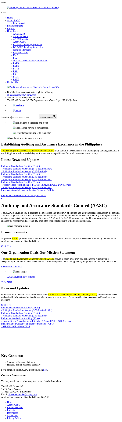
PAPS (16, 66)
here (45, 369)
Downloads (12, 31)
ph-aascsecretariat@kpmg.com (21, 95)
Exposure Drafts (20, 52)
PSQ (15, 74)
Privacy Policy (14, 418)
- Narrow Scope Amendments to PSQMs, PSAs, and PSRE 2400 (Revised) (36, 184)
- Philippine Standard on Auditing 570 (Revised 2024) (26, 168)
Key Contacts (19, 23)
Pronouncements (15, 25)
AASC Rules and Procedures (21, 276)
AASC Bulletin (20, 36)
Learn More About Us (11, 266)
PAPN (16, 63)
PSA (15, 71)
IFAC (15, 55)
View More (6, 282)
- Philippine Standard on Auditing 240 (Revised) (24, 171)
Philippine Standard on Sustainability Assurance (23, 195)
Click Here (6, 246)
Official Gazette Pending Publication (30, 60)
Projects (11, 28)
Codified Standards (22, 50)
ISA (15, 58)
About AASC (13, 20)
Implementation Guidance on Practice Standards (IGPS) (27, 190)
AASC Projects (20, 39)
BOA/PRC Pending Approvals (27, 44)
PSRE (16, 79)
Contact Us (12, 82)
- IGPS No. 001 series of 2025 (15, 326)
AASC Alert (19, 33)
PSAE (16, 68)
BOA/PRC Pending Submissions (28, 47)
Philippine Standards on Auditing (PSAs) (20, 166)
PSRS (16, 76)
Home (10, 17)
